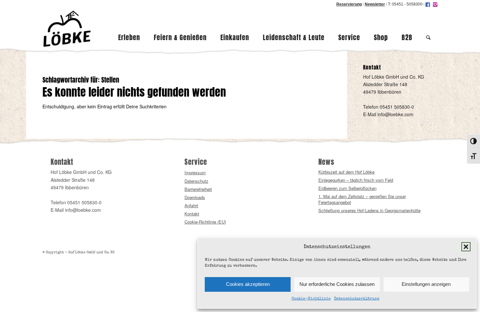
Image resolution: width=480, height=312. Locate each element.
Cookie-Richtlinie (311, 299)
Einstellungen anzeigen (426, 284)
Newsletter (375, 4)
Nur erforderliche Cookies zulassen (337, 284)
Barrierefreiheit (198, 189)
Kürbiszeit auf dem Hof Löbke (346, 172)
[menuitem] (129, 29)
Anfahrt (191, 205)
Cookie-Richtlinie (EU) (205, 222)
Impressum (195, 172)
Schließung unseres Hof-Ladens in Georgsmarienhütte (369, 210)
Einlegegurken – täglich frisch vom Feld (355, 180)
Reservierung (349, 4)
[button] (466, 246)
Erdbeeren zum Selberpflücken (347, 188)
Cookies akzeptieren (248, 284)
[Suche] (428, 29)
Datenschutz (196, 181)
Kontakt (191, 214)
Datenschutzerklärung (356, 299)
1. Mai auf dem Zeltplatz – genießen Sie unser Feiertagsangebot (362, 199)
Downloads (194, 197)
